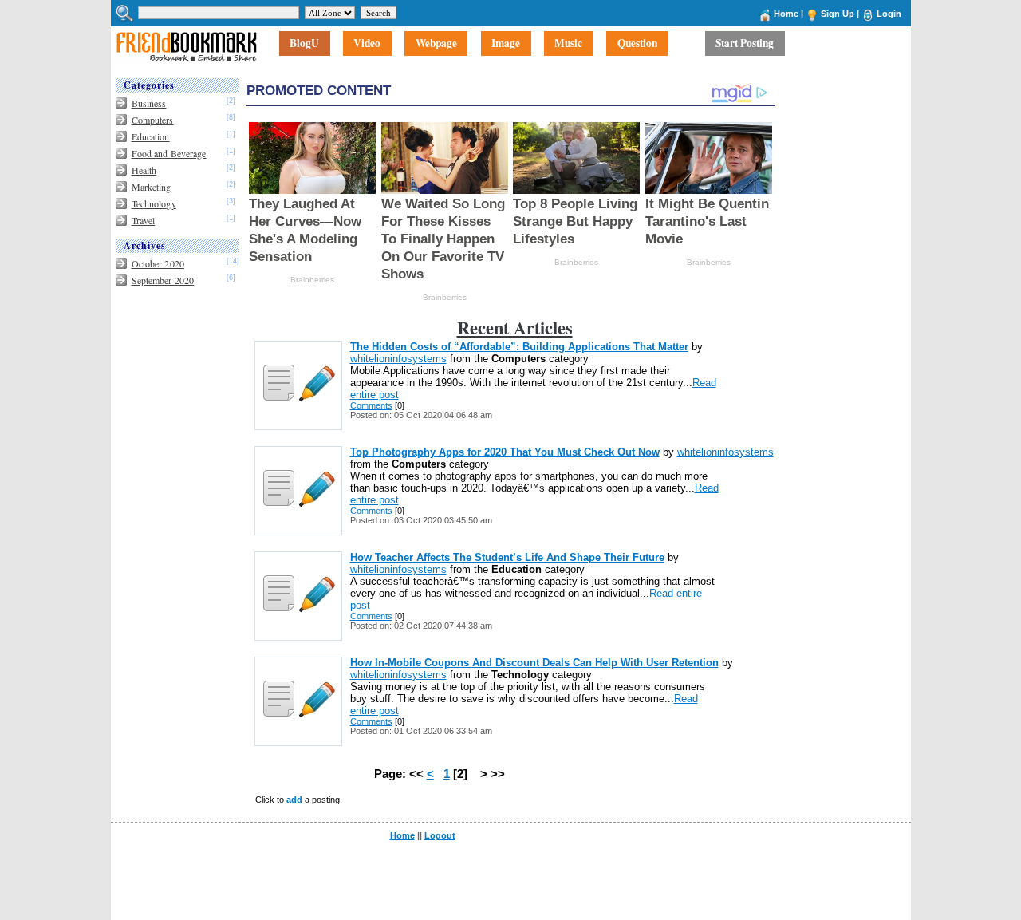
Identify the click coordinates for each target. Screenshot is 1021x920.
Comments (371, 405)
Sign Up (837, 13)
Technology (154, 203)
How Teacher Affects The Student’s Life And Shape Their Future (507, 557)
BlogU (304, 44)
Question (637, 44)
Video (366, 44)
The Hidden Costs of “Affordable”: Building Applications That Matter (519, 347)
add (294, 799)
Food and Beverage (169, 153)
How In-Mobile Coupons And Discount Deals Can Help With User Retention (534, 663)
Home (786, 13)
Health (144, 170)
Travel (144, 220)
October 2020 (158, 263)
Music (568, 44)
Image (505, 44)
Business (149, 103)
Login (889, 13)
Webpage (436, 44)
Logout (439, 835)
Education (151, 136)
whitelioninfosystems (398, 359)
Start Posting (744, 44)
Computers (153, 119)
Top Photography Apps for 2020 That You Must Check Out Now (505, 452)
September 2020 (163, 280)
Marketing (151, 186)
